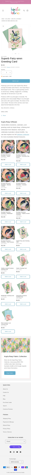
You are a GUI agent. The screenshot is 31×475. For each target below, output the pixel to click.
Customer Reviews (8, 409)
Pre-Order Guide (7, 402)
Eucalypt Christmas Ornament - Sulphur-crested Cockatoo (23, 213)
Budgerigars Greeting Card (7, 295)
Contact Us (6, 392)
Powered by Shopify (20, 472)
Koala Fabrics (13, 472)
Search (5, 405)
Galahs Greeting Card (21, 268)
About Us (5, 389)
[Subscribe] (24, 441)
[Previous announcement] (2, 2)
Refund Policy (6, 425)
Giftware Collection (23, 134)
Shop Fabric (9, 373)
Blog (4, 399)
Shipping (8, 67)
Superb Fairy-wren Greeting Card (9, 20)
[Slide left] (12, 53)
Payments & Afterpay (8, 422)
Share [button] (4, 115)
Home (3, 18)
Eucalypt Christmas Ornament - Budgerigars (7, 213)
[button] (3, 10)
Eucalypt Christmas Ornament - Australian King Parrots (22, 156)
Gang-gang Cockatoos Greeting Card (21, 296)
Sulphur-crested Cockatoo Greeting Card (7, 269)
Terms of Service (7, 432)
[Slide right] (18, 53)
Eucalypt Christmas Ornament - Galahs (6, 155)
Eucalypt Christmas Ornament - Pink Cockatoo (7, 241)
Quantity (3, 69)
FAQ (4, 395)
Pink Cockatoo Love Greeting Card (6, 323)
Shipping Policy (7, 418)
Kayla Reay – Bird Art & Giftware (13, 18)
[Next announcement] (28, 2)
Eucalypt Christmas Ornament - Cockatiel (21, 184)
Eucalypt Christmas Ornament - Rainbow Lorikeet (6, 185)
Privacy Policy (6, 428)
